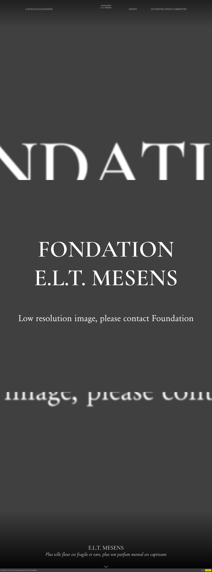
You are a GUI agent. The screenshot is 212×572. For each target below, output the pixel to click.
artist (133, 9)
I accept (208, 570)
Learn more (34, 570)
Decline (203, 570)
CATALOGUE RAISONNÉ (39, 9)
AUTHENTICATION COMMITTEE (168, 9)
